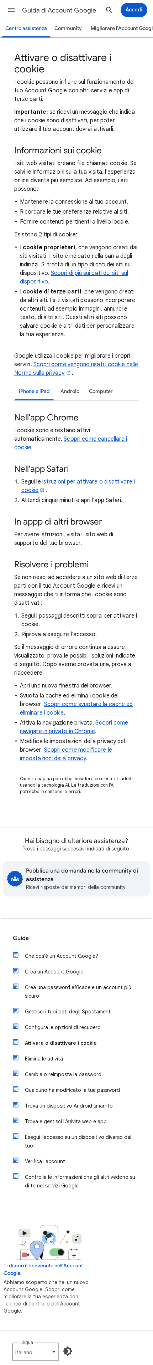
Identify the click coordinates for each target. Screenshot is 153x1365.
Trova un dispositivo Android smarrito (69, 1106)
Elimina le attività (44, 1058)
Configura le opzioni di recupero (63, 1027)
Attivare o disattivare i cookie (61, 1043)
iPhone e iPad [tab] (34, 391)
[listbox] (35, 1352)
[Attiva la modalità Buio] (67, 1351)
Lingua (26, 1342)
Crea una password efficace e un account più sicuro (78, 991)
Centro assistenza (26, 28)
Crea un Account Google (54, 971)
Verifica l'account (45, 1161)
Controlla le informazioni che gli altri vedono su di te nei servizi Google (80, 1181)
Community (68, 28)
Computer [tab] (101, 391)
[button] (11, 10)
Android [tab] (70, 391)
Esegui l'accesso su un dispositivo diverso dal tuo (78, 1141)
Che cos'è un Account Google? (61, 956)
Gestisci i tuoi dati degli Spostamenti (68, 1011)
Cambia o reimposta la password (63, 1074)
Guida (21, 938)
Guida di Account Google (59, 10)
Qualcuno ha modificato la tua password (72, 1090)
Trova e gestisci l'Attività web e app (66, 1121)
